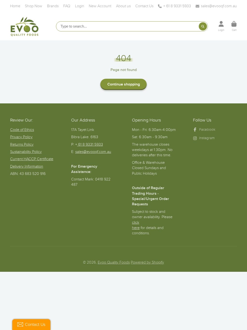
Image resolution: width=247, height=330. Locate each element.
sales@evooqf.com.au (219, 6)
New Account (100, 6)
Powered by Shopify (147, 262)
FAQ (66, 6)
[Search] (203, 26)
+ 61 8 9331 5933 (177, 6)
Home (15, 6)
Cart (234, 26)
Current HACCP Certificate (31, 159)
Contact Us (144, 6)
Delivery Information (26, 166)
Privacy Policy (21, 137)
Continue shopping (123, 84)
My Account (221, 26)
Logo (24, 26)
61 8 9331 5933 (90, 144)
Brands (53, 6)
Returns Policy (22, 144)
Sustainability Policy (26, 151)
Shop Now (33, 6)
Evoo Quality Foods (114, 262)
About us (123, 6)
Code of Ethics (22, 129)
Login (79, 6)
